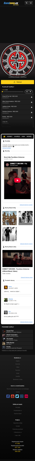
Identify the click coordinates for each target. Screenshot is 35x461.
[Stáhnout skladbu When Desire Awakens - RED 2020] (31, 102)
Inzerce (18, 392)
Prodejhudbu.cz (18, 410)
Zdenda (10, 299)
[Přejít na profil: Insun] (6, 287)
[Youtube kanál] (12, 396)
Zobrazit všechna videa (27, 277)
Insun (10, 286)
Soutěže (18, 376)
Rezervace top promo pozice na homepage (18, 389)
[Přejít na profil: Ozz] (6, 312)
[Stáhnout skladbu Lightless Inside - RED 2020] (31, 107)
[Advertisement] (17, 24)
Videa (17, 367)
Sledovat (19, 82)
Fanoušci (17, 370)
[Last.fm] (26, 396)
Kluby (17, 373)
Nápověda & (17, 423)
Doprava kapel (17, 413)
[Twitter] (17, 396)
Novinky (9, 136)
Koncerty (17, 364)
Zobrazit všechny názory (26, 322)
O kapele (17, 136)
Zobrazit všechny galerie (26, 243)
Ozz (9, 311)
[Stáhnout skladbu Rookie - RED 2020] (31, 117)
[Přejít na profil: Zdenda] (6, 300)
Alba (23, 136)
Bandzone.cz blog (17, 379)
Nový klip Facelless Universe (14, 157)
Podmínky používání (18, 429)
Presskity (17, 407)
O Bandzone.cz (18, 432)
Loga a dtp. (18, 435)
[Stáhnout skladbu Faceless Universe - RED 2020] (31, 112)
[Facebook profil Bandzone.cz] (8, 396)
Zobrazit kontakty (6, 148)
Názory (29, 136)
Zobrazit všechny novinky (26, 204)
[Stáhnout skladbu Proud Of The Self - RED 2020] (31, 97)
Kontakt (18, 426)
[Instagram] (21, 396)
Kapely (18, 361)
